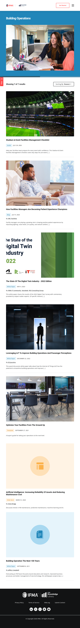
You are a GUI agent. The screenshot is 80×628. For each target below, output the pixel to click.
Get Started (62, 5)
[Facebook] (40, 609)
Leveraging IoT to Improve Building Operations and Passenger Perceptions (38, 353)
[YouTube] (49, 609)
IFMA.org (47, 603)
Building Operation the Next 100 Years (23, 561)
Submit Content (60, 603)
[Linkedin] (31, 609)
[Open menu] (73, 5)
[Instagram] (44, 609)
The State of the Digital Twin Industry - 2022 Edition (29, 281)
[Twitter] (35, 609)
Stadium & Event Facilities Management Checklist (27, 140)
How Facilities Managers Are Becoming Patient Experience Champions (36, 209)
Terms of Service (33, 603)
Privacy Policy (19, 603)
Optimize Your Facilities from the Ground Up (25, 425)
